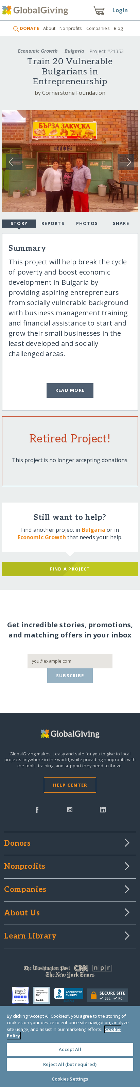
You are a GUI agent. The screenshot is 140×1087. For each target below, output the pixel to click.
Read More (70, 390)
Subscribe (70, 675)
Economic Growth (37, 51)
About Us (22, 913)
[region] (70, 1046)
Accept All (70, 1049)
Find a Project (70, 569)
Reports (53, 223)
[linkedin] (103, 809)
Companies (98, 28)
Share (121, 223)
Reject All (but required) (70, 1064)
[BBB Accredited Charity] (70, 995)
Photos (87, 223)
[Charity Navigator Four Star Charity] (22, 995)
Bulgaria (74, 51)
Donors (17, 843)
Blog (118, 28)
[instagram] (69, 809)
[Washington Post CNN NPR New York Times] (70, 973)
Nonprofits (70, 28)
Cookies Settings (70, 1079)
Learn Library (30, 936)
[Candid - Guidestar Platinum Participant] (43, 995)
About (49, 28)
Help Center (70, 785)
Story (19, 223)
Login (120, 10)
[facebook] (37, 809)
